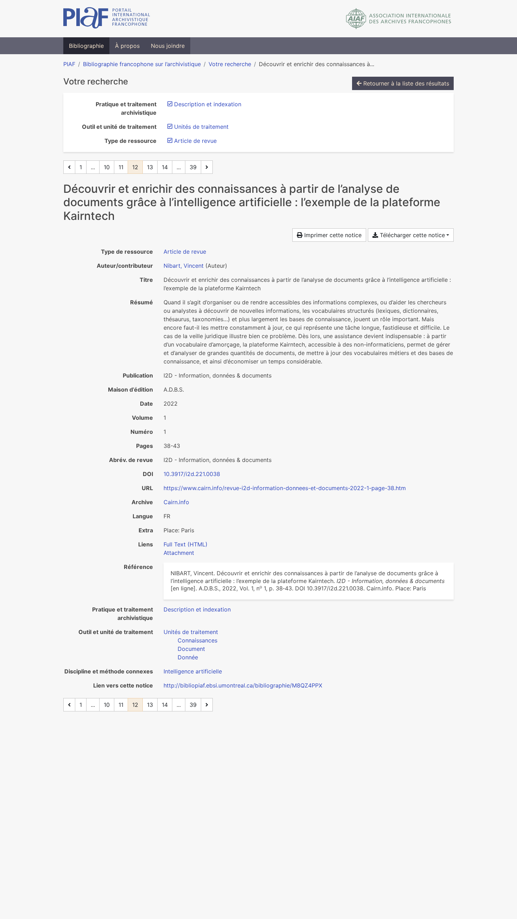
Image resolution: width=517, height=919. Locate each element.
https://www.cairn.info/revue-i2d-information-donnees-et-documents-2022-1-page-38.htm (285, 488)
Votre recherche (230, 64)
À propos (127, 45)
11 (121, 167)
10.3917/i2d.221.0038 (192, 473)
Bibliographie (86, 45)
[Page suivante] (207, 167)
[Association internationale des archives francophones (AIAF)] (399, 18)
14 (165, 167)
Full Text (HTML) (186, 544)
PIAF (69, 64)
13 (150, 167)
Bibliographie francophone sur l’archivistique (142, 64)
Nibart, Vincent (184, 265)
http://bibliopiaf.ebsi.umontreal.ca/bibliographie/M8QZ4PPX (243, 685)
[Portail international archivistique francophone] (106, 18)
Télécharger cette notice (411, 235)
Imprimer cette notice (332, 235)
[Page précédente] (69, 167)
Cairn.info (176, 502)
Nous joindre (168, 45)
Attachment (179, 552)
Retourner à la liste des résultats (405, 83)
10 (107, 167)
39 (193, 167)
